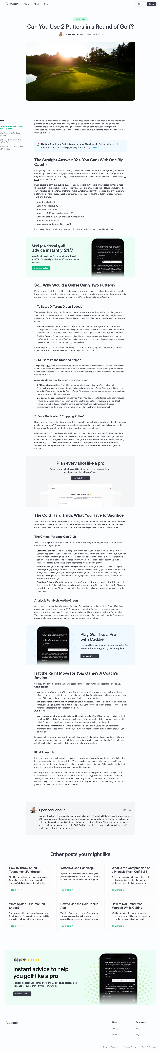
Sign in (139, 1034)
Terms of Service (110, 1047)
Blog (46, 4)
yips (48, 365)
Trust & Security (149, 1047)
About (36, 4)
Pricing (26, 4)
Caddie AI (118, 775)
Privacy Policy (130, 1047)
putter (56, 191)
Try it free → (93, 147)
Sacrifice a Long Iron (46, 550)
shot (100, 562)
